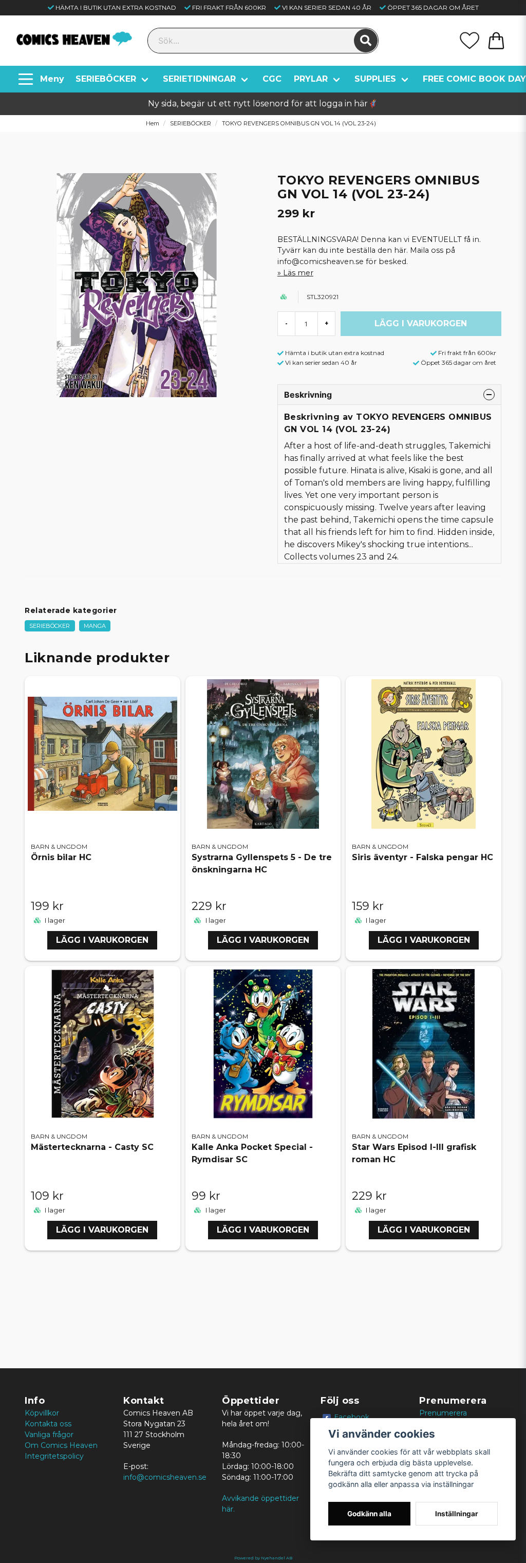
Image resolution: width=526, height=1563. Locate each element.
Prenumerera (443, 1413)
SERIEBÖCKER (106, 79)
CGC (271, 79)
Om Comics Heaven (61, 1445)
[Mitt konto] (469, 40)
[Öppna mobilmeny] (42, 79)
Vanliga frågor (49, 1434)
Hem (152, 123)
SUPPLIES (375, 79)
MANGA (95, 625)
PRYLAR (311, 79)
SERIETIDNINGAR (199, 79)
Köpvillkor (42, 1413)
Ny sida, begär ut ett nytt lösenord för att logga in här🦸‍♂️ (263, 103)
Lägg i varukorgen (102, 940)
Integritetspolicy (54, 1456)
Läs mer (298, 272)
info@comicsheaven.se (164, 1477)
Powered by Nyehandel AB (263, 1557)
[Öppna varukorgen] (496, 40)
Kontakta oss (48, 1423)
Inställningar (456, 1514)
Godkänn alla (369, 1514)
